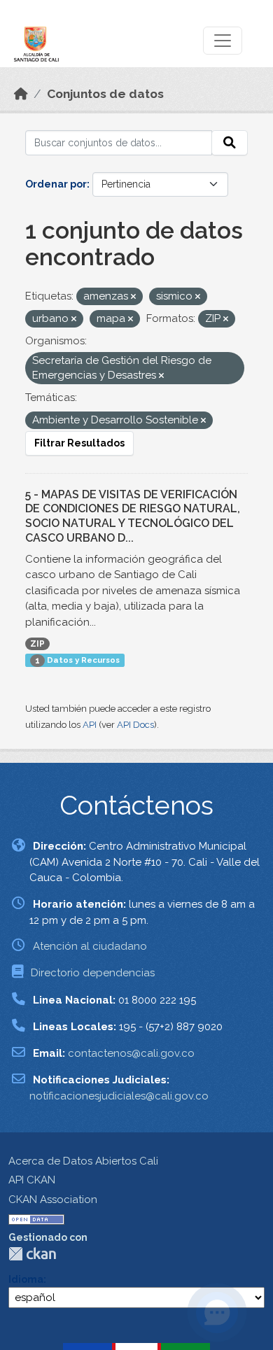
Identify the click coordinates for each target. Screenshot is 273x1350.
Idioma (25, 1279)
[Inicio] (21, 94)
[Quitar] (133, 297)
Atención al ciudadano (90, 946)
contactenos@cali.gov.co (131, 1053)
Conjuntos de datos (105, 94)
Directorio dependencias (93, 972)
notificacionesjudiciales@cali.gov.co (119, 1096)
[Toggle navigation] (222, 41)
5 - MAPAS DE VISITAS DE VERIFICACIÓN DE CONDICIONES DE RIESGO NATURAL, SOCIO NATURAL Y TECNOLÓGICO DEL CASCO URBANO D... (132, 516)
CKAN (32, 1253)
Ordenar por (56, 184)
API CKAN (31, 1180)
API (90, 724)
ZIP (37, 644)
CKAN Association (52, 1199)
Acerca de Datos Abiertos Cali (83, 1161)
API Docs (135, 724)
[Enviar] (229, 142)
